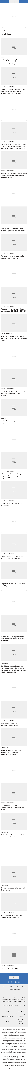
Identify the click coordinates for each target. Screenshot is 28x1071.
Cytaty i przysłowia (7, 333)
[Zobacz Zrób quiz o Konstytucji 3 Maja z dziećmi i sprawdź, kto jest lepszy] (14, 215)
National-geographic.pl (7, 1016)
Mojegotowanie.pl (20, 1014)
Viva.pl (7, 1021)
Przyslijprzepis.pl (21, 1019)
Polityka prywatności (15, 987)
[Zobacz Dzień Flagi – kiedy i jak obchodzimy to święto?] (14, 709)
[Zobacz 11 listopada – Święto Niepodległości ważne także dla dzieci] (14, 792)
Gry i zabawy (4, 226)
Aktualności (4, 663)
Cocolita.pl (7, 1024)
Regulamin (5, 987)
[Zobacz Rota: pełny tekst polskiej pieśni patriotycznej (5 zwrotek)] (14, 242)
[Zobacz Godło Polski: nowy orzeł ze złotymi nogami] (14, 407)
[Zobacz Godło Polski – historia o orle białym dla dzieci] (14, 490)
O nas (23, 987)
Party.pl (21, 1016)
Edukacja (3, 57)
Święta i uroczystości (7, 86)
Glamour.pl (20, 1011)
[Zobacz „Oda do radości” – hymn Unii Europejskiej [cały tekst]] (14, 902)
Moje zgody (17, 989)
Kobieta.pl (7, 1014)
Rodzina (3, 634)
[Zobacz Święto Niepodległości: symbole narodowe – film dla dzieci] (14, 821)
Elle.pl (7, 1011)
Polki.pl (7, 1019)
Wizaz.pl (21, 1021)
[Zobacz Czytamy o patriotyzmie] (14, 955)
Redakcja (10, 989)
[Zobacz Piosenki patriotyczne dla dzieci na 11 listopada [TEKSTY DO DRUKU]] (14, 295)
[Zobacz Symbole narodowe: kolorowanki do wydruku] (14, 874)
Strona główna (4, 30)
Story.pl (21, 1024)
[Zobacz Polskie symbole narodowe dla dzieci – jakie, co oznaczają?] (14, 543)
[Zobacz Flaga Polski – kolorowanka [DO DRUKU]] (14, 570)
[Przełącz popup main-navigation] (1, 1)
